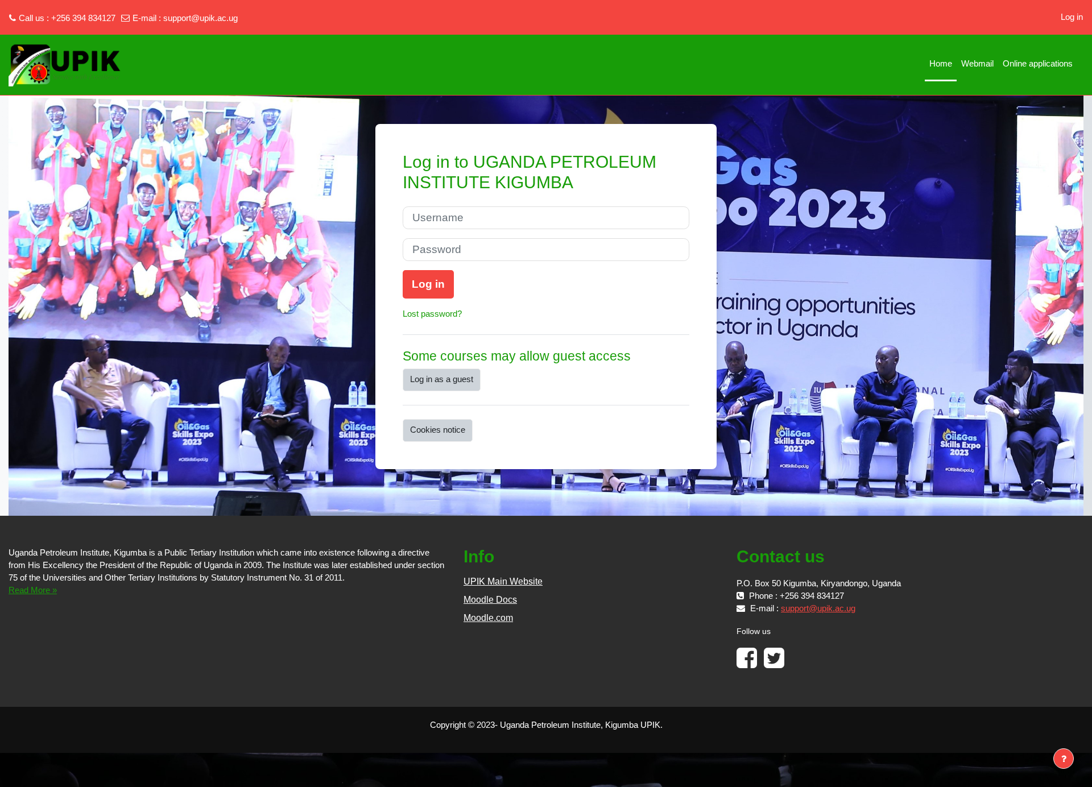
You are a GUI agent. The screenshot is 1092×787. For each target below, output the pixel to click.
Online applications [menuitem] (1038, 63)
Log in (1072, 17)
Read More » (33, 590)
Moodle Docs (490, 599)
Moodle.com (488, 618)
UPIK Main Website (503, 581)
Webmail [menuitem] (977, 63)
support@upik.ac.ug (200, 18)
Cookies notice (437, 429)
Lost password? (432, 313)
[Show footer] (1063, 758)
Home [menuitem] (940, 63)
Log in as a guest (441, 379)
